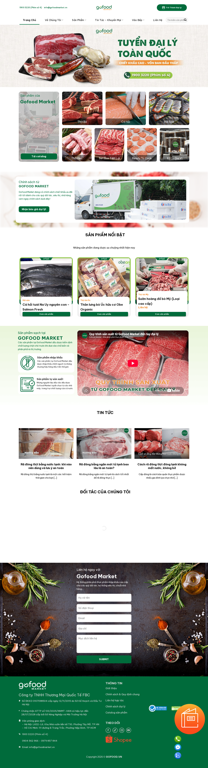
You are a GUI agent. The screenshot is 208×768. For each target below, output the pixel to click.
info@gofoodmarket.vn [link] (55, 7)
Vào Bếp (137, 20)
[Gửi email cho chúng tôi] (121, 730)
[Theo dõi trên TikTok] (115, 730)
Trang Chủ (29, 20)
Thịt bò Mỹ (143, 294)
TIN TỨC (105, 412)
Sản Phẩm (78, 20)
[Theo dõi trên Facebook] (108, 730)
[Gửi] (185, 20)
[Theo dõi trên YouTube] (128, 730)
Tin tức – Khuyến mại (108, 20)
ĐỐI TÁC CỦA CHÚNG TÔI (105, 491)
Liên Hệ (157, 20)
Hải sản (26, 300)
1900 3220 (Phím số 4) (30, 7)
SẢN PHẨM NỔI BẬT (105, 234)
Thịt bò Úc (85, 300)
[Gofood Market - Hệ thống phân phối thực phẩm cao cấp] (104, 7)
